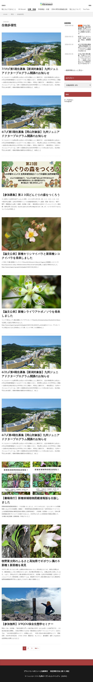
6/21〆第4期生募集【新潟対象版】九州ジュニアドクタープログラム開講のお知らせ (30, 374)
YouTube (86, 9)
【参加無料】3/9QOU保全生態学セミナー (27, 623)
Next (36, 648)
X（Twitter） (69, 100)
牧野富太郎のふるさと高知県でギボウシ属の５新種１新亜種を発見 (31, 563)
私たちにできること (9, 9)
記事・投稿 (32, 9)
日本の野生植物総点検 (59, 9)
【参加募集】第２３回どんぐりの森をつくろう (31, 194)
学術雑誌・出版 (43, 9)
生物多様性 (20, 14)
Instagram (68, 101)
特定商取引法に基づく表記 (59, 671)
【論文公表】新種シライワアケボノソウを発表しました (31, 313)
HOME (5, 14)
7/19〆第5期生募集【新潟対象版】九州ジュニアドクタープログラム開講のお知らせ (30, 70)
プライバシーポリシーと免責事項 (36, 671)
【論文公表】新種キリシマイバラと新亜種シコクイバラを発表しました (31, 255)
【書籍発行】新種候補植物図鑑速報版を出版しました (30, 500)
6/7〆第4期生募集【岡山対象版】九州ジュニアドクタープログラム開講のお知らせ (31, 437)
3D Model (22, 9)
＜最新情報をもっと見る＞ (73, 70)
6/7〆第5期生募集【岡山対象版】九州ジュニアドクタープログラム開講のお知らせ (31, 133)
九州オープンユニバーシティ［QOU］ (53, 676)
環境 (12, 14)
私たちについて (75, 9)
